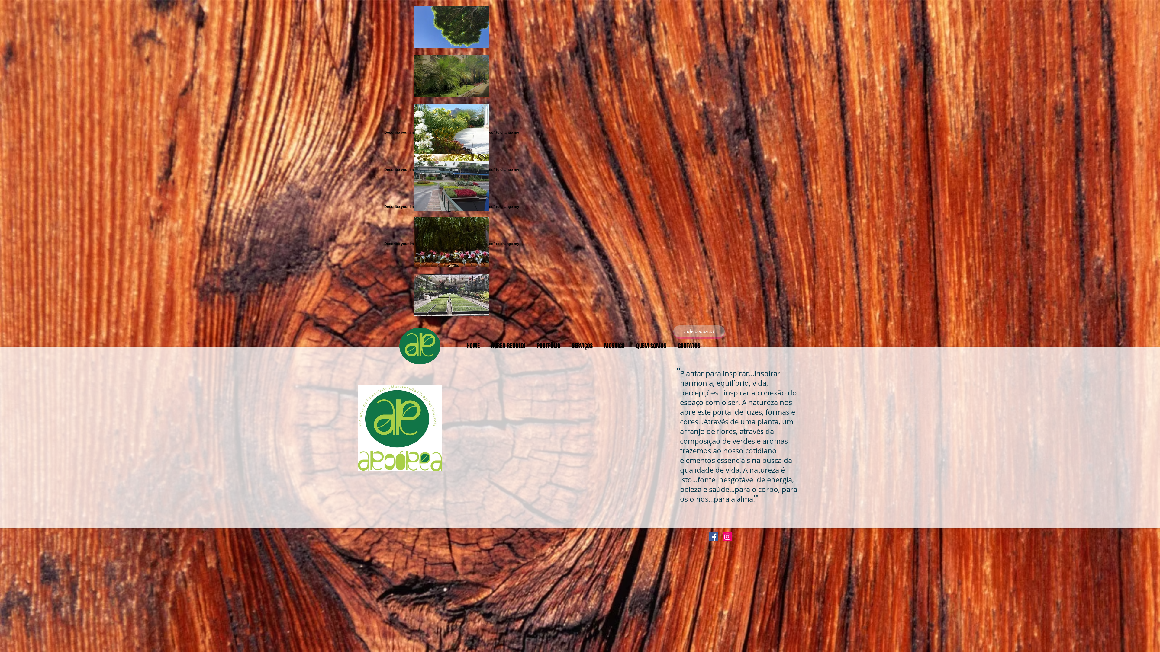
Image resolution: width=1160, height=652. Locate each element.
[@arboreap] (727, 536)
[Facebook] (713, 536)
